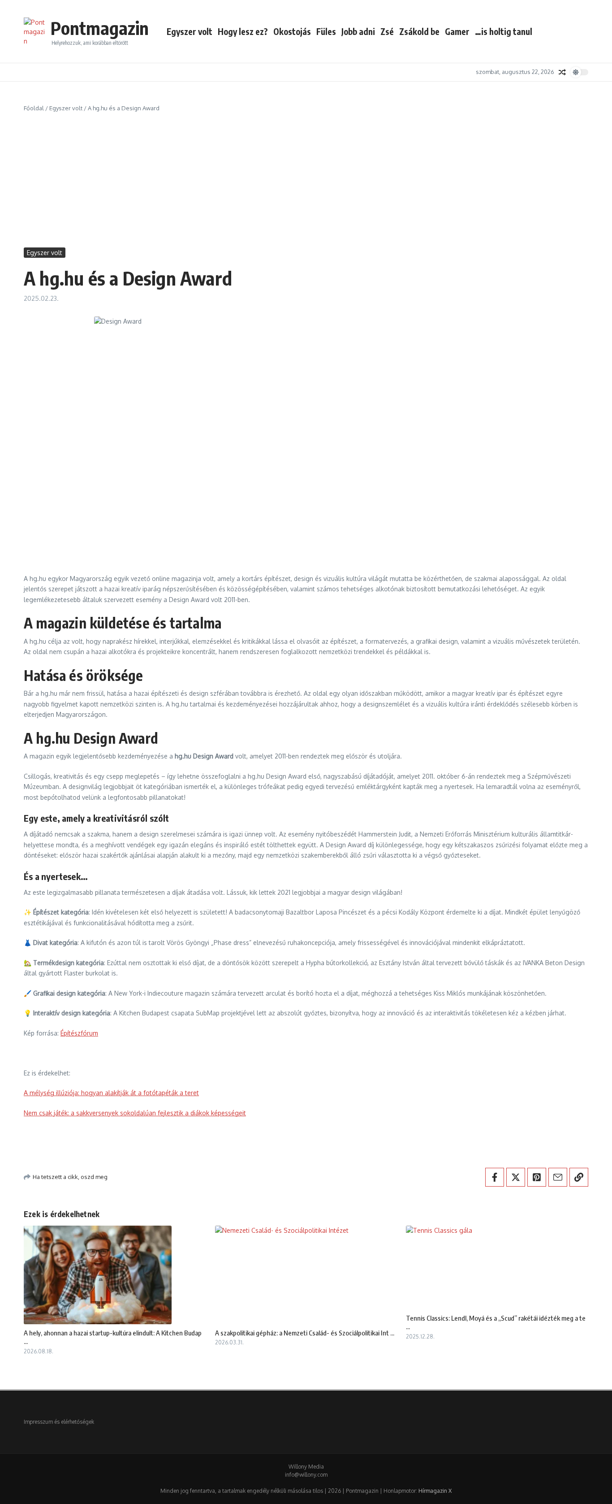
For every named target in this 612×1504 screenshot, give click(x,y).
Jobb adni (358, 31)
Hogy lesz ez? (243, 31)
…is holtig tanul (503, 31)
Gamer (457, 31)
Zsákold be (419, 31)
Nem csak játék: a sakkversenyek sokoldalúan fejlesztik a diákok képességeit (135, 1113)
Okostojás (292, 31)
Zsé (387, 31)
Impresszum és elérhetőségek (59, 1421)
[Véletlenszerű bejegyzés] (562, 72)
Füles (326, 31)
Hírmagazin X (435, 1490)
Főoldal (34, 108)
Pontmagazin (100, 28)
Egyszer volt (189, 31)
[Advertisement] (306, 180)
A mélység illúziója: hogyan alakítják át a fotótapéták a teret (111, 1093)
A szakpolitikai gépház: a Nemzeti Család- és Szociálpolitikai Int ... (304, 1333)
